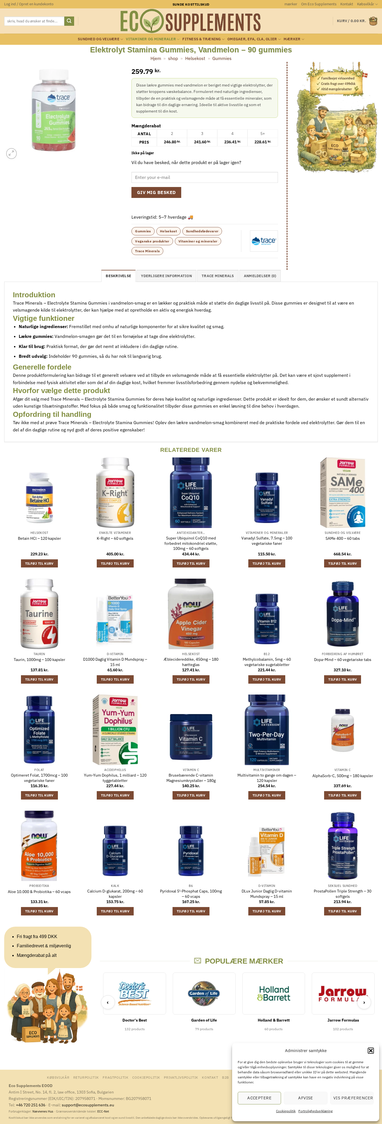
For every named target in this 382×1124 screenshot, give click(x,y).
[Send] (69, 21)
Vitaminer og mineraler (151, 39)
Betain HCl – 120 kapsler (39, 538)
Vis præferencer (353, 1097)
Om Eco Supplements (318, 4)
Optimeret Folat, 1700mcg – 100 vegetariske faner (39, 778)
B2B (225, 1077)
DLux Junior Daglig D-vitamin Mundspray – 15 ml (267, 894)
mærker (290, 4)
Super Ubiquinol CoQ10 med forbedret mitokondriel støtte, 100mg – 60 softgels (190, 543)
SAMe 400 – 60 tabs (343, 538)
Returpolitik (86, 1077)
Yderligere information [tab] (166, 276)
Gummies (222, 58)
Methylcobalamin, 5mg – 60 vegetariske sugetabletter (267, 662)
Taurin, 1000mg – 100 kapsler (39, 659)
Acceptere (259, 1097)
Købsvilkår (365, 4)
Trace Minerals (147, 251)
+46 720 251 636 (30, 1104)
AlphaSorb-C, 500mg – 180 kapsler (342, 775)
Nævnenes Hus (43, 1111)
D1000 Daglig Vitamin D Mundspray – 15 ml (115, 662)
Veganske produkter (152, 241)
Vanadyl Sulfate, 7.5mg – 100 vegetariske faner (266, 541)
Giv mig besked (156, 192)
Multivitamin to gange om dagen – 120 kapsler (266, 778)
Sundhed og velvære (98, 39)
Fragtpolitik (115, 1077)
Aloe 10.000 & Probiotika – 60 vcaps (39, 891)
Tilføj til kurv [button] (39, 563)
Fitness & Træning (201, 39)
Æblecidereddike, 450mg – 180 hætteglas (191, 662)
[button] (371, 1050)
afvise (305, 1097)
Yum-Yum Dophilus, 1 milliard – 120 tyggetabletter (115, 778)
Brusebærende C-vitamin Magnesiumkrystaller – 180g (191, 778)
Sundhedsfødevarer (202, 231)
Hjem (155, 58)
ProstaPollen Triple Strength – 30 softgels (342, 894)
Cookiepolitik (286, 1111)
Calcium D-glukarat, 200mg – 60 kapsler (115, 894)
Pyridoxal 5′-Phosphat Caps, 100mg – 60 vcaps (191, 894)
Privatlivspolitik (181, 1077)
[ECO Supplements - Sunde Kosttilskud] (191, 21)
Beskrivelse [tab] (118, 276)
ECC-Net (103, 1111)
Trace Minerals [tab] (218, 276)
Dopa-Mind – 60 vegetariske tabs (342, 659)
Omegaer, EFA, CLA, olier (252, 39)
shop (173, 58)
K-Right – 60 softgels (115, 538)
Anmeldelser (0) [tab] (260, 276)
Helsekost (195, 58)
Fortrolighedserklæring (315, 1111)
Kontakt (346, 4)
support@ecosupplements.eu (88, 1104)
